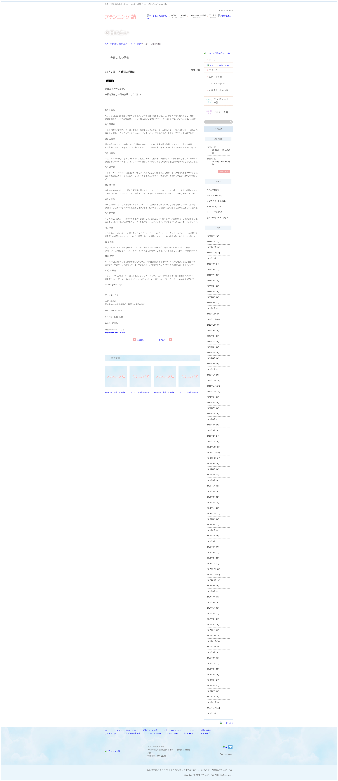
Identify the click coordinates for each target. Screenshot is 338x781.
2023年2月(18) (213, 236)
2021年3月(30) (213, 364)
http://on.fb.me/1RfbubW (115, 333)
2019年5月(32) (213, 486)
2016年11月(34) (213, 641)
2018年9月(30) (213, 519)
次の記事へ (163, 340)
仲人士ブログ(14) (214, 190)
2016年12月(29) (213, 636)
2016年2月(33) (213, 691)
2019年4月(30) (213, 491)
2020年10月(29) (213, 391)
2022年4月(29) (213, 292)
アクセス (191, 730)
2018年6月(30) (213, 536)
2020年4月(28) (213, 425)
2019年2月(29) (213, 502)
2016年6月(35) (213, 669)
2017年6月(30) (213, 602)
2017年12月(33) (213, 569)
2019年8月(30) (213, 469)
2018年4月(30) (213, 547)
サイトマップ (204, 733)
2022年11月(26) (213, 253)
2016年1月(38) (213, 697)
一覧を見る (224, 172)
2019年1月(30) (213, 508)
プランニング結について (126, 730)
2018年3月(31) (213, 552)
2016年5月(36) (213, 674)
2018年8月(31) (213, 525)
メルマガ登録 (172, 733)
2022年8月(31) (213, 269)
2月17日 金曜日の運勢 (188, 392)
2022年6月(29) (213, 280)
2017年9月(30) (213, 586)
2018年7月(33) (213, 530)
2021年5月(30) (213, 353)
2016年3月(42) (213, 686)
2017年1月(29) (213, 630)
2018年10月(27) (213, 514)
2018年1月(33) (213, 563)
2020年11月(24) (213, 386)
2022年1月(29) (213, 308)
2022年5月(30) (213, 286)
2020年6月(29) (213, 414)
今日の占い (138, 44)
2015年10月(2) (213, 713)
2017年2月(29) (213, 625)
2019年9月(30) (213, 464)
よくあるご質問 (111, 733)
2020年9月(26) (213, 397)
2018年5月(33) (213, 541)
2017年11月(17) (213, 575)
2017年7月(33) (213, 597)
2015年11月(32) (213, 708)
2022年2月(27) (213, 303)
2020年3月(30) (213, 430)
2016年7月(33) (213, 663)
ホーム (108, 730)
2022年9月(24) (213, 264)
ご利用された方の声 (132, 733)
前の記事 (141, 340)
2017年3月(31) (213, 619)
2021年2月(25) (213, 369)
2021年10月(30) (213, 325)
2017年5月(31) (213, 608)
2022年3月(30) (213, 297)
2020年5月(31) (213, 419)
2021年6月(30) (213, 347)
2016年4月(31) (213, 680)
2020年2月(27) (213, 436)
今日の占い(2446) (214, 206)
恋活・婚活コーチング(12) (218, 218)
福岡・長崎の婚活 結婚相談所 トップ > (119, 44)
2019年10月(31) (213, 458)
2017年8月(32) (213, 591)
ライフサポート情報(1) (216, 201)
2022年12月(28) (213, 247)
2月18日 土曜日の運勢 (164, 392)
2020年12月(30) (213, 380)
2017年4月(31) (213, 613)
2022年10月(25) (213, 258)
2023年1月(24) (213, 242)
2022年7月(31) (213, 275)
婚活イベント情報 (149, 730)
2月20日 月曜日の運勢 (115, 392)
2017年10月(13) (213, 580)
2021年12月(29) (213, 314)
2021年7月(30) (213, 341)
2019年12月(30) (213, 447)
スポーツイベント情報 (172, 730)
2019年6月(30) (213, 480)
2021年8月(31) (213, 336)
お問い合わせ (206, 730)
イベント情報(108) (214, 195)
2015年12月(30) (213, 702)
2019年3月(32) (213, 497)
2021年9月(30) (213, 330)
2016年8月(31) (213, 658)
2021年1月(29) (213, 375)
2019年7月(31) (213, 475)
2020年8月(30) (213, 403)
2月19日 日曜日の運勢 (139, 392)
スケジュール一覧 (153, 733)
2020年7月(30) (213, 408)
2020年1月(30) (213, 441)
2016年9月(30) (213, 652)
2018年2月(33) (213, 558)
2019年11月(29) (213, 452)
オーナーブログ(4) (214, 212)
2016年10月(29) (213, 647)
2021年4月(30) (213, 358)
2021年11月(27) (213, 319)
